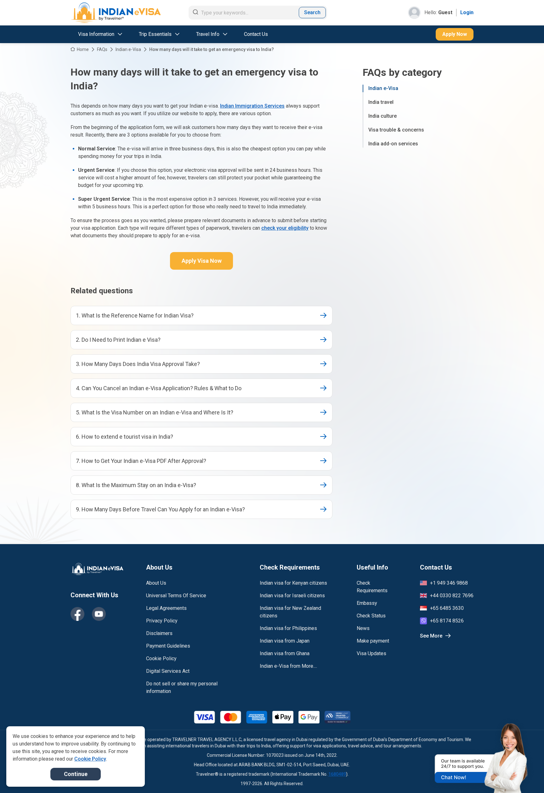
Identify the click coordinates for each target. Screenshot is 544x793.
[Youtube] (99, 614)
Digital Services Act (168, 671)
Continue (76, 774)
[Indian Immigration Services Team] (116, 13)
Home (83, 49)
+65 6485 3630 (447, 608)
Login (466, 12)
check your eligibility (285, 228)
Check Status (371, 616)
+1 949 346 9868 (449, 583)
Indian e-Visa (128, 49)
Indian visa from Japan (284, 641)
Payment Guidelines (168, 646)
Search (312, 12)
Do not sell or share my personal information (182, 687)
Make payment (373, 641)
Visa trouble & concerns (396, 130)
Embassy (367, 603)
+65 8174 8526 (447, 621)
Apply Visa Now (202, 260)
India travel (381, 102)
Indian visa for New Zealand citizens (290, 612)
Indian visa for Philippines (288, 628)
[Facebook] (77, 614)
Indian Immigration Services (252, 106)
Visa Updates (371, 653)
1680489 (337, 774)
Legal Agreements (166, 608)
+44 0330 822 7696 (451, 596)
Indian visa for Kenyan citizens (293, 583)
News (363, 628)
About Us (156, 583)
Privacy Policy (162, 621)
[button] (526, 776)
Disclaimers (159, 633)
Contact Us (256, 34)
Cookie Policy (161, 658)
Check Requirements (372, 586)
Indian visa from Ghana (284, 653)
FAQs (102, 49)
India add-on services (393, 144)
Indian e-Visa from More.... (288, 666)
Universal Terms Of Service (176, 596)
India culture (382, 116)
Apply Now (454, 34)
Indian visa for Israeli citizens (292, 596)
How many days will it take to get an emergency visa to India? (211, 49)
